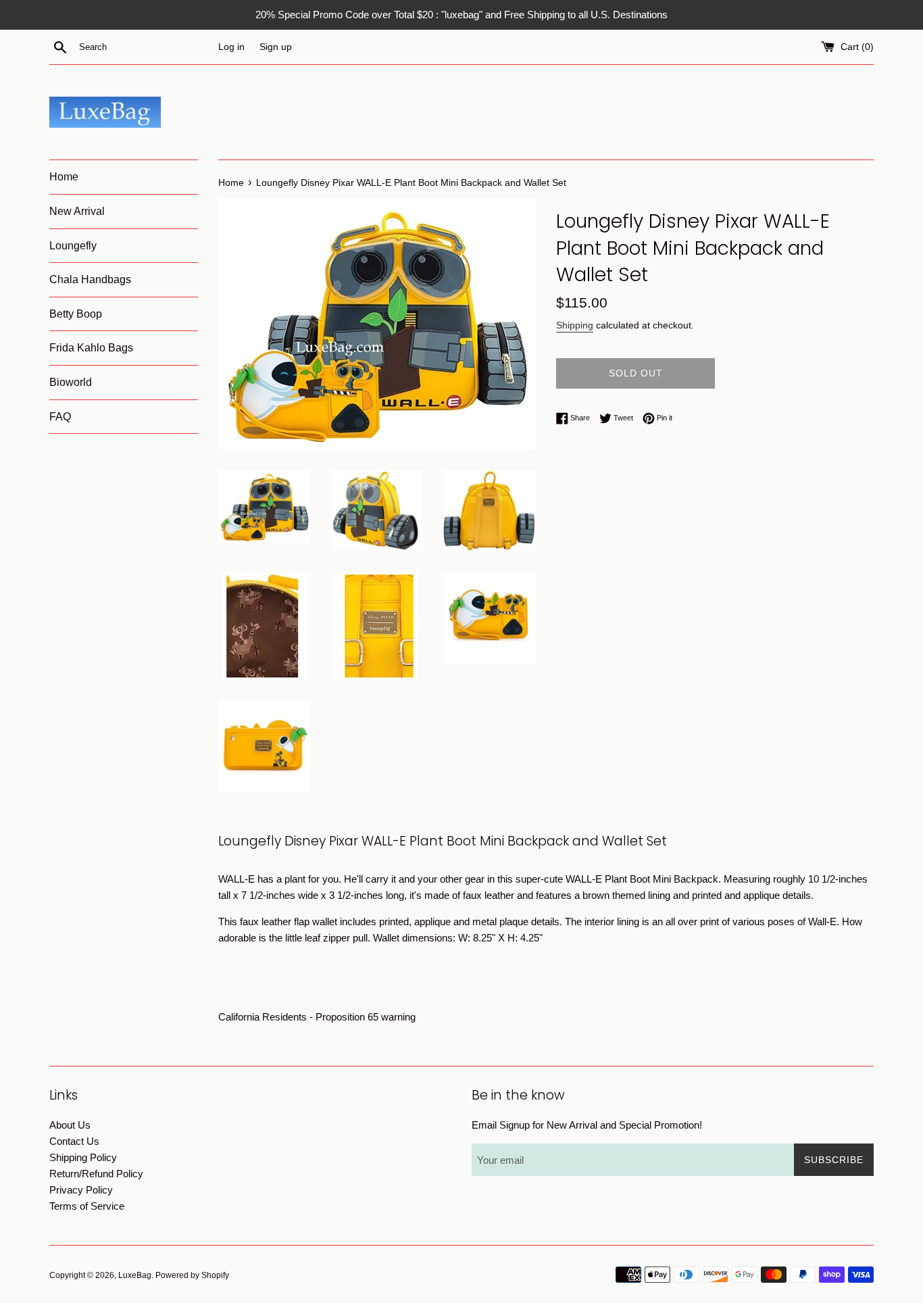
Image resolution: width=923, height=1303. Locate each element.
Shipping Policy (83, 1157)
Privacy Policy (81, 1190)
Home (63, 176)
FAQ (60, 416)
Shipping (574, 325)
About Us (70, 1125)
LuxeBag (134, 1275)
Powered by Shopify (192, 1275)
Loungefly (73, 245)
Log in (231, 47)
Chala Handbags (90, 279)
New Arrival (77, 211)
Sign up (275, 47)
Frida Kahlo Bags (91, 347)
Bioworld (70, 382)
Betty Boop (75, 314)
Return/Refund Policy (96, 1173)
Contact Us (74, 1141)
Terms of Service (86, 1206)
